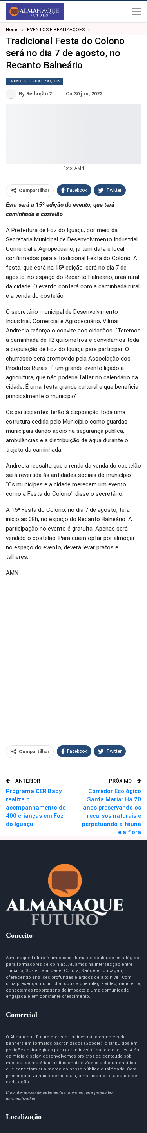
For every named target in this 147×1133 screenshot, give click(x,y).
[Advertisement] (73, 657)
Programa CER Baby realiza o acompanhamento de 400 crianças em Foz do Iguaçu (35, 807)
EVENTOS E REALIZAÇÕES (34, 81)
